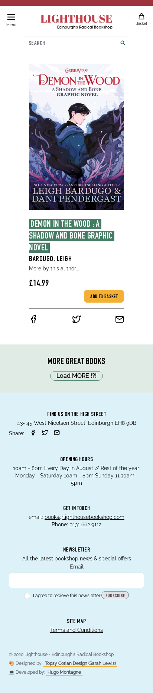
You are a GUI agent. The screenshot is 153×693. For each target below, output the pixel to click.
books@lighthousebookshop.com (84, 517)
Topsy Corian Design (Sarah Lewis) (80, 663)
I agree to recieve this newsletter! (67, 595)
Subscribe (115, 596)
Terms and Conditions (76, 630)
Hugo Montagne (64, 672)
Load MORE (76, 375)
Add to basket (104, 297)
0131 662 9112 (85, 524)
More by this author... (54, 268)
